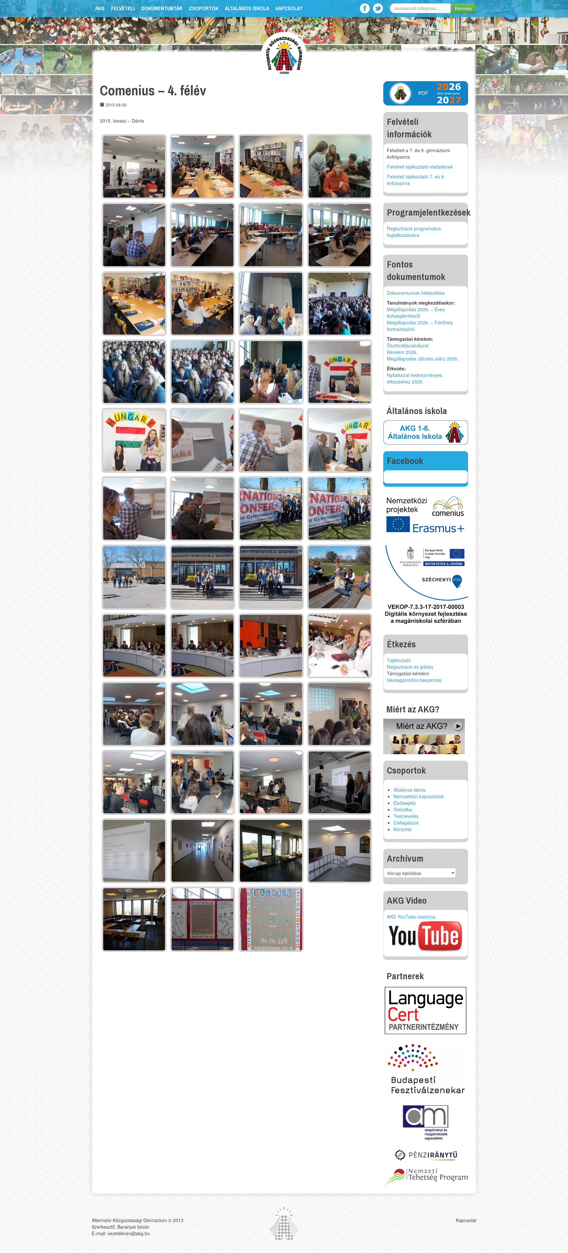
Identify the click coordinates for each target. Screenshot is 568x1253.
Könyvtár (402, 829)
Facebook (365, 8)
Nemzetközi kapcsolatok (418, 796)
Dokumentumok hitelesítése (416, 293)
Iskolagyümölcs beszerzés (414, 680)
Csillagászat (405, 822)
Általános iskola (247, 8)
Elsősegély (404, 803)
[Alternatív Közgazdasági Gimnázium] (284, 54)
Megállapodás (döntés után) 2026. (423, 358)
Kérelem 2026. (402, 352)
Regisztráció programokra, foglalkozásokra (414, 231)
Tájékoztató (399, 660)
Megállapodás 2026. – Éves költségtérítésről (416, 312)
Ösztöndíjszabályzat (408, 345)
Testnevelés (405, 816)
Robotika (402, 809)
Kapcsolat (288, 8)
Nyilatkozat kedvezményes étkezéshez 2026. (414, 378)
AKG (100, 8)
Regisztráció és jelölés (410, 666)
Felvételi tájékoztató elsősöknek (420, 166)
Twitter (378, 8)
